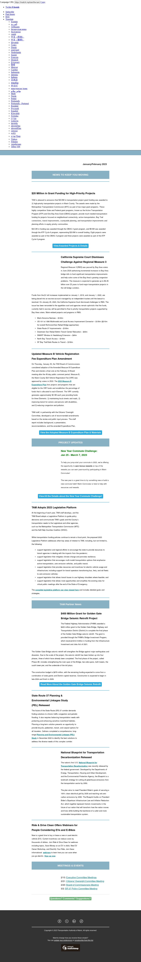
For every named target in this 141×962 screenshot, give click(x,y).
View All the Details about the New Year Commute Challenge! (70, 496)
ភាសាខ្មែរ (14, 83)
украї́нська (16, 144)
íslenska (14, 75)
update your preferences (63, 940)
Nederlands (16, 52)
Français (14, 57)
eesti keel (15, 50)
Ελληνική (15, 62)
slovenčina (15, 126)
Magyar (14, 67)
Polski (13, 98)
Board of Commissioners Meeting (82, 884)
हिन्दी (13, 65)
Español (14, 111)
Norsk (13, 96)
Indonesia (15, 72)
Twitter (12, 7)
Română (14, 106)
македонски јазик (19, 88)
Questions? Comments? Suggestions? (70, 899)
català (13, 34)
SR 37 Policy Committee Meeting (81, 888)
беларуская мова (18, 29)
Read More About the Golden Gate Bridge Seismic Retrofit (70, 684)
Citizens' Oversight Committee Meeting (85, 881)
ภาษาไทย (15, 136)
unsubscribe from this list (84, 940)
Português (15, 101)
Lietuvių (14, 121)
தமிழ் (13, 133)
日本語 (14, 80)
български (16, 32)
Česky (14, 45)
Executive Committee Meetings (81, 877)
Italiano (14, 77)
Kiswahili (15, 113)
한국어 (14, 86)
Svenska (14, 116)
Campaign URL (7, 2)
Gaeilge (14, 70)
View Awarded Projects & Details (70, 246)
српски (14, 131)
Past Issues (10, 14)
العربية (14, 24)
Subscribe (10, 12)
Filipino (14, 141)
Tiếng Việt (15, 146)
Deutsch (14, 60)
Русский (15, 108)
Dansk (14, 47)
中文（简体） (17, 37)
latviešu (14, 123)
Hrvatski (14, 42)
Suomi (14, 55)
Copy (42, 2)
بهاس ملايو (16, 91)
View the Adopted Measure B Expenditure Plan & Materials (70, 432)
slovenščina (16, 128)
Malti (13, 93)
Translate (9, 19)
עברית (13, 118)
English (14, 22)
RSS (8, 17)
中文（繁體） (17, 40)
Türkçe (14, 139)
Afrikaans (15, 27)
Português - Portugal (20, 103)
